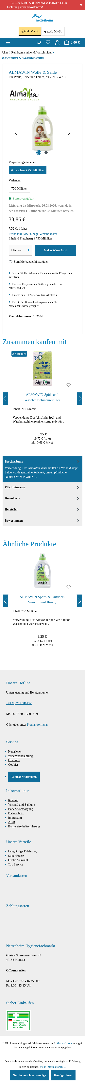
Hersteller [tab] (11, 509)
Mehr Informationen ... (53, 1066)
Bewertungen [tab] (14, 520)
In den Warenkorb (55, 250)
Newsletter (15, 751)
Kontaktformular (37, 724)
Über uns (14, 760)
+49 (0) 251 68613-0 (19, 703)
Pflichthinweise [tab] (15, 487)
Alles (5, 52)
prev (5, 398)
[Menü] (8, 42)
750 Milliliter (19, 188)
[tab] (42, 469)
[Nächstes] (69, 133)
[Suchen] (38, 42)
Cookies (13, 764)
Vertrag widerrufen (24, 776)
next (79, 398)
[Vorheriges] (16, 133)
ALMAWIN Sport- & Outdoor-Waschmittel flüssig (42, 599)
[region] (42, 398)
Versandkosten (65, 1043)
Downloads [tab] (12, 498)
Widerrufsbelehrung (20, 756)
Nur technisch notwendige (29, 1075)
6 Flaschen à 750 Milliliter (27, 170)
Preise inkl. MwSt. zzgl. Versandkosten (33, 234)
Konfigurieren (63, 1075)
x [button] (81, 5)
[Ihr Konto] (57, 42)
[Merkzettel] (48, 42)
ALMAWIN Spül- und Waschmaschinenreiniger (42, 397)
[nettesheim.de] (42, 19)
